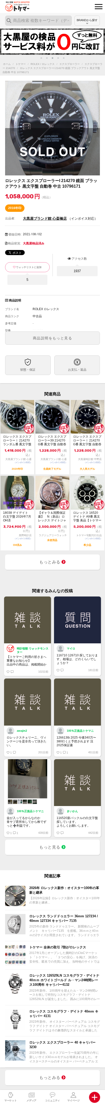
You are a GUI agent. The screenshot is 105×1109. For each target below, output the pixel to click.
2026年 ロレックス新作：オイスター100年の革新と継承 (64, 890)
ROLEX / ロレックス (43, 64)
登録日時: (14, 234)
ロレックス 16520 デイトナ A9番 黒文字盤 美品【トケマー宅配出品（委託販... (87, 516)
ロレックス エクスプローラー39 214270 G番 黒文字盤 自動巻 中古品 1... (52, 440)
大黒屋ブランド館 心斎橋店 (45, 218)
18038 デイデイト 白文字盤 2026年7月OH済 (17, 516)
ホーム (7, 64)
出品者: (10, 218)
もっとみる (50, 562)
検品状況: (14, 243)
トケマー (21, 64)
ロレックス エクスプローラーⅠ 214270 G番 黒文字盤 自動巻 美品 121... (87, 440)
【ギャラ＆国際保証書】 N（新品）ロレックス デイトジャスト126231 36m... (52, 516)
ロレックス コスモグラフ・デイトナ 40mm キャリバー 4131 (63, 1013)
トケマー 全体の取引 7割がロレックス (57, 947)
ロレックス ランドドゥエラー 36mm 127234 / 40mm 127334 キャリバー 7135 (63, 918)
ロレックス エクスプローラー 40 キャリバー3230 (62, 1045)
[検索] (9, 21)
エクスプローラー (69, 64)
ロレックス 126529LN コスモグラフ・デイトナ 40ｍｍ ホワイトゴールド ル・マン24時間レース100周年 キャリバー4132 (64, 980)
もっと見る (50, 847)
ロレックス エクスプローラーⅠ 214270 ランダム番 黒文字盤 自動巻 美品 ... (17, 440)
